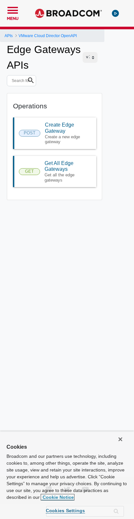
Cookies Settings (65, 510)
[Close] (120, 439)
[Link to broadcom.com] (68, 13)
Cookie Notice (57, 497)
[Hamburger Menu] (12, 9)
